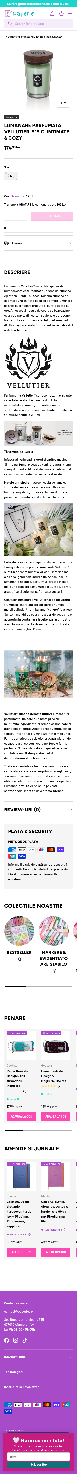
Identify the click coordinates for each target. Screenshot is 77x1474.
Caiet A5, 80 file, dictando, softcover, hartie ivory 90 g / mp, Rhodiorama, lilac (55, 1211)
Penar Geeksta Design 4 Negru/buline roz (53, 1076)
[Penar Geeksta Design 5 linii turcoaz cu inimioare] (21, 1045)
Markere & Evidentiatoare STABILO (54, 958)
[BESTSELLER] (19, 931)
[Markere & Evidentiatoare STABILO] (54, 931)
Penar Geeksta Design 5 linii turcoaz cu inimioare (17, 1078)
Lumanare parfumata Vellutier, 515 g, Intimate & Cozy (35, 36)
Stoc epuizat (52, 216)
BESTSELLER (19, 952)
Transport (18, 196)
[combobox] (38, 23)
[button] (61, 13)
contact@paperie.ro (18, 1311)
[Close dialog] (70, 1436)
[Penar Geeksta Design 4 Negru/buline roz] (56, 1045)
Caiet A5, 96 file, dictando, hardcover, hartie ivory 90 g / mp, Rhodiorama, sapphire (19, 1214)
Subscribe (38, 1464)
